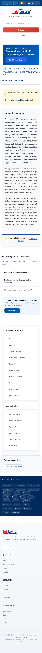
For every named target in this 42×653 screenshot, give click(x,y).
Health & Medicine (15, 376)
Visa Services (10, 72)
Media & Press (8, 619)
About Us (6, 586)
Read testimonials (15, 420)
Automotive (6, 497)
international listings (19, 100)
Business (12, 339)
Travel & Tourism (15, 351)
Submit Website (8, 564)
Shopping (12, 345)
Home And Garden (34, 485)
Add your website (15, 414)
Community (7, 611)
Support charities (15, 439)
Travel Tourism (29, 69)
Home (5, 560)
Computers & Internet (17, 358)
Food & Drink (14, 383)
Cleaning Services (8, 489)
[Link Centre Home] (21, 11)
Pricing (5, 568)
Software (31, 497)
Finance (14, 497)
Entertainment (14, 395)
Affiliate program (15, 433)
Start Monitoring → (16, 60)
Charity (5, 615)
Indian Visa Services (29, 72)
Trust (4, 593)
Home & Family (14, 370)
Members (6, 572)
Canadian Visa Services (14, 466)
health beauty (6, 501)
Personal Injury (7, 504)
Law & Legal (13, 389)
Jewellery (22, 497)
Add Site (7, 3)
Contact (5, 590)
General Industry (7, 485)
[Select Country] (5, 69)
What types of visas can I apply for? (17, 272)
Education (12, 364)
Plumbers (17, 504)
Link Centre (13, 69)
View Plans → (12, 310)
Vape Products (26, 501)
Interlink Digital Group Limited (12, 639)
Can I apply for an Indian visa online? (18, 290)
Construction (26, 493)
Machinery (26, 504)
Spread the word (15, 427)
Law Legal (5, 512)
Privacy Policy (7, 597)
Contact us (13, 446)
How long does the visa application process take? (17, 281)
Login (5, 622)
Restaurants (27, 508)
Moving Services (7, 508)
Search (21, 30)
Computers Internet (33, 489)
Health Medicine (20, 489)
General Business (20, 485)
